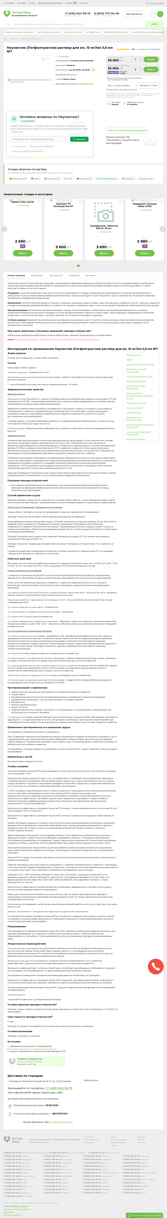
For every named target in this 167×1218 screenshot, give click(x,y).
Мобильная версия (14, 1215)
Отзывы (114, 1145)
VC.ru (69, 178)
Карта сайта (8, 1212)
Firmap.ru (129, 178)
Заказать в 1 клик (148, 85)
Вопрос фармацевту (119, 1140)
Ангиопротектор (72, 32)
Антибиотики (92, 32)
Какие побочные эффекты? (41, 146)
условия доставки (61, 1122)
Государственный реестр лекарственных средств (33, 1049)
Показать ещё (146, 178)
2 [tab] (81, 265)
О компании (89, 1137)
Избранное (88, 1142)
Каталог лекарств (91, 1140)
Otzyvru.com (86, 178)
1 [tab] (78, 265)
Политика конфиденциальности (17, 1209)
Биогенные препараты (116, 32)
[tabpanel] (23, 229)
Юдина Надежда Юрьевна (29, 1061)
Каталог (14, 39)
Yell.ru (37, 178)
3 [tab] (85, 265)
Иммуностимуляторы (31, 39)
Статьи (113, 1137)
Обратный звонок (134, 14)
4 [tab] (88, 265)
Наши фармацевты (118, 1142)
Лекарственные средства (19, 32)
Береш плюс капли (22, 202)
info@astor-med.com (19, 1206)
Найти (154, 24)
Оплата (31, 3)
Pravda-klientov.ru (108, 178)
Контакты (141, 1142)
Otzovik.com (53, 178)
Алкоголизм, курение (48, 32)
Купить (151, 59)
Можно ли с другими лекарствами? (27, 151)
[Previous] (5, 229)
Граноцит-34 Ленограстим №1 (63, 205)
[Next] (162, 229)
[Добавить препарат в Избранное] (48, 59)
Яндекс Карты (19, 178)
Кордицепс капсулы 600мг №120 (145, 205)
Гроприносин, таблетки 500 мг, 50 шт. (104, 227)
